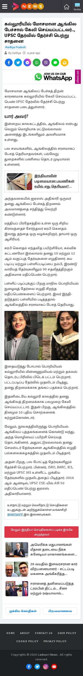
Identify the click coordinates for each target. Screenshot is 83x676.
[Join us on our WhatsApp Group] (53, 77)
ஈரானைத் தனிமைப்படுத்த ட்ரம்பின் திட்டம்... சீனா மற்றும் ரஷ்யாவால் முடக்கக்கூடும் (52, 588)
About (25, 633)
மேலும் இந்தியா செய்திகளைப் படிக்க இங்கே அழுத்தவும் (42, 532)
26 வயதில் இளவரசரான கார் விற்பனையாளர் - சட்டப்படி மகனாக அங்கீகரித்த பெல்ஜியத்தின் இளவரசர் (53, 569)
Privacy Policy (55, 641)
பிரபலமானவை (60, 611)
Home (11, 633)
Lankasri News (48, 655)
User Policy (67, 633)
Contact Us (44, 633)
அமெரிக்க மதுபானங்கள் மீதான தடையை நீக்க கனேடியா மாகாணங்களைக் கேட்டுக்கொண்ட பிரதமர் (53, 549)
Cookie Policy (27, 641)
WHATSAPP (15, 514)
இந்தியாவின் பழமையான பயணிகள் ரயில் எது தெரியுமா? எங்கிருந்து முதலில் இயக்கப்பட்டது (54, 181)
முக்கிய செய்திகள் (23, 611)
